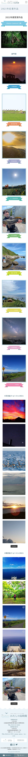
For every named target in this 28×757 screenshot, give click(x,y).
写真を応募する (8, 755)
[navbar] (26, 2)
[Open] (14, 411)
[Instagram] (23, 420)
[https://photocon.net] (10, 2)
